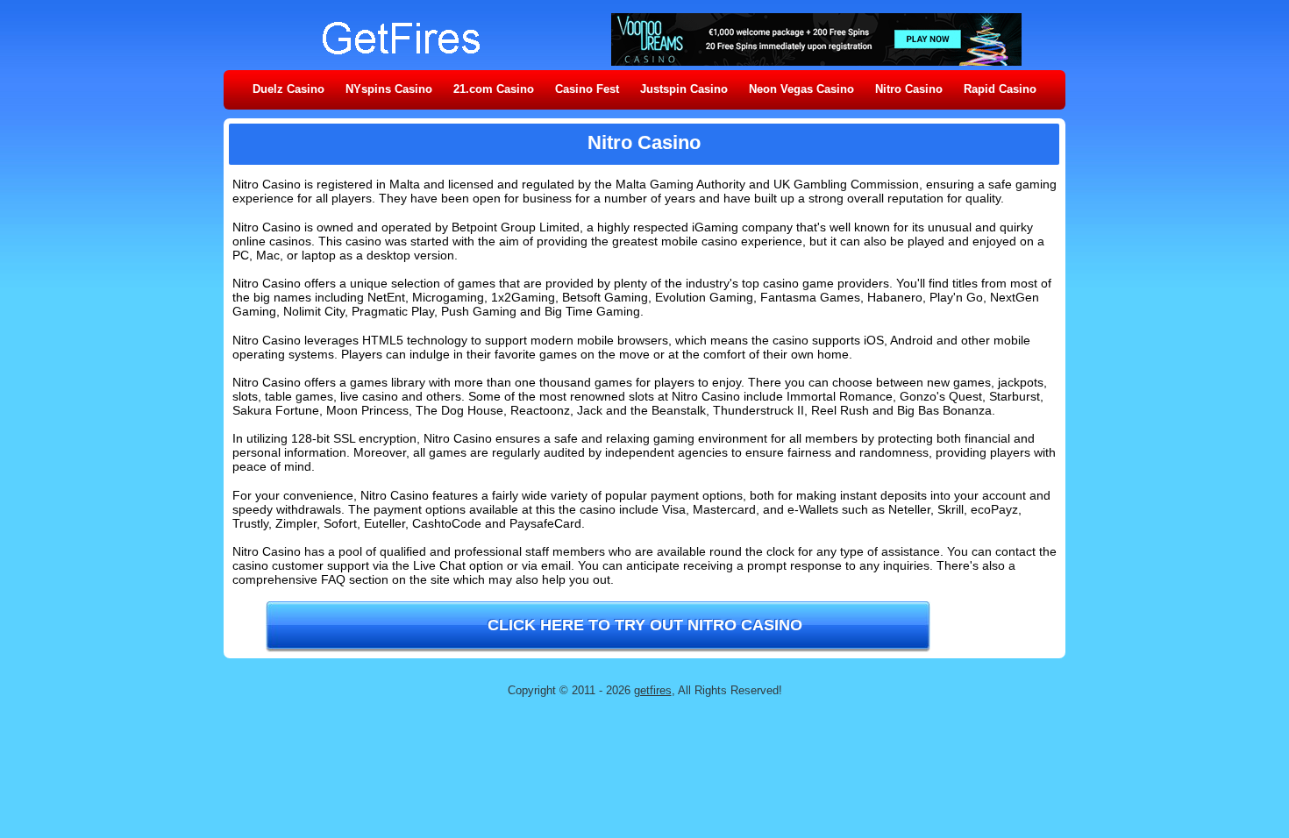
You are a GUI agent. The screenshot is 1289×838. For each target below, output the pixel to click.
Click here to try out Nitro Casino (645, 625)
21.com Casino (493, 89)
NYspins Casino (388, 89)
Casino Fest (587, 89)
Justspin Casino (684, 89)
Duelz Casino (288, 89)
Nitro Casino (909, 89)
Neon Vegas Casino (801, 89)
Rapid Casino (1000, 89)
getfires (653, 690)
